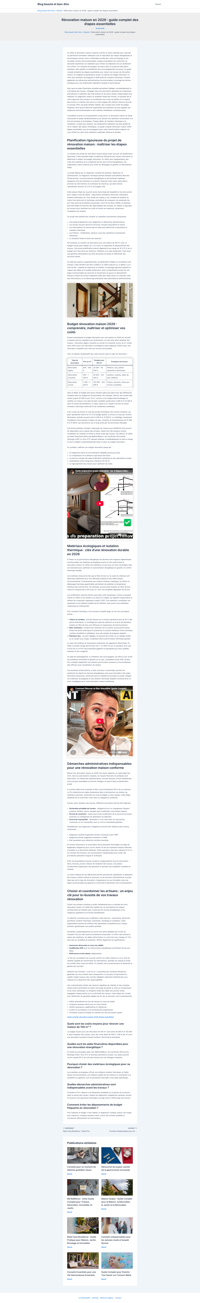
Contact (118, 1298)
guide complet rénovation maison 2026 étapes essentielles (90, 1017)
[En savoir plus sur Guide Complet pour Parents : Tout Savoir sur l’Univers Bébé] (117, 1260)
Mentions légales (106, 1298)
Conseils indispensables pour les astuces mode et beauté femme (116, 1240)
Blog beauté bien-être (46, 11)
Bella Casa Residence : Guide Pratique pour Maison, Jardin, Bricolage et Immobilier (81, 1240)
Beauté (158, 4)
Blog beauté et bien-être (53, 4)
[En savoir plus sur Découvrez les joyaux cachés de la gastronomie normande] (117, 1155)
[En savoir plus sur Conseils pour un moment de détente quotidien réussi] (83, 1155)
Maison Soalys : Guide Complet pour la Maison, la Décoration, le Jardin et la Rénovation (116, 1202)
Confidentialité (84, 1298)
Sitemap (95, 1298)
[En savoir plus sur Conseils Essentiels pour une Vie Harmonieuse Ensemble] (83, 1260)
